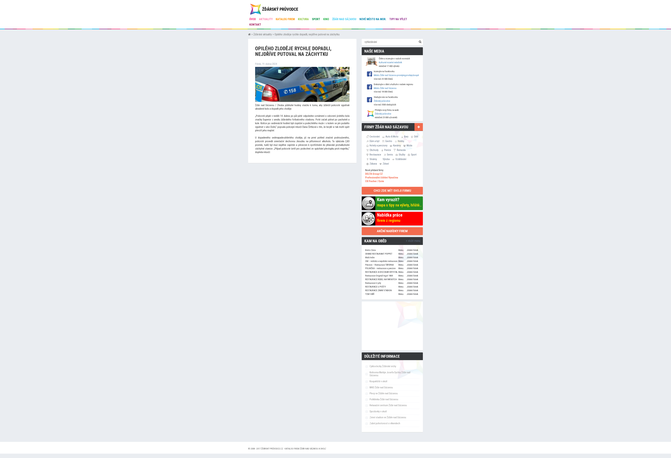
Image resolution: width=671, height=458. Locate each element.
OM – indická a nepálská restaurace (381, 261)
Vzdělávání (400, 159)
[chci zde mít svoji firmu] (418, 127)
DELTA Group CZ (374, 173)
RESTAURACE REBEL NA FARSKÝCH (381, 279)
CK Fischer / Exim (374, 181)
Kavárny (397, 145)
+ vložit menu (413, 240)
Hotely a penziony (378, 145)
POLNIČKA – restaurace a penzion (380, 268)
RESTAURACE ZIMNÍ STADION (378, 290)
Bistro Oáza (370, 250)
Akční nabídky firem (392, 231)
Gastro (388, 141)
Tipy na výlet (398, 19)
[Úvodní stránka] (249, 34)
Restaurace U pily (373, 283)
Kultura (303, 19)
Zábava (373, 163)
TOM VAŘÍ (369, 294)
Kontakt (255, 24)
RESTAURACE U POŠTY (375, 286)
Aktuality (266, 19)
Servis (390, 154)
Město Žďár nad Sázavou (385, 88)
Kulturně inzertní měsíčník (390, 62)
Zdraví (386, 163)
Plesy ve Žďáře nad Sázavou (384, 393)
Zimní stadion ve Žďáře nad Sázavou (388, 417)
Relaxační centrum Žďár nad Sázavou (388, 405)
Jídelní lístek (412, 250)
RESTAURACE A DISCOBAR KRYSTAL (381, 272)
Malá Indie (369, 257)
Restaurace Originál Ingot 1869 (379, 275)
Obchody (374, 150)
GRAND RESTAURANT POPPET (378, 253)
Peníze (387, 150)
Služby (402, 154)
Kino (326, 19)
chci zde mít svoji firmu (392, 191)
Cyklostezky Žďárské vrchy (383, 366)
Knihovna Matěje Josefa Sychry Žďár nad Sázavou (390, 374)
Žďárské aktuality (262, 34)
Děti (416, 136)
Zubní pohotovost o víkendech (385, 423)
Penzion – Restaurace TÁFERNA (379, 264)
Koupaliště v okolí (378, 381)
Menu (400, 250)
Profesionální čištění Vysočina (381, 177)
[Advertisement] (392, 326)
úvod (252, 19)
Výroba (386, 159)
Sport (316, 19)
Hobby (401, 141)
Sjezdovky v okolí (378, 411)
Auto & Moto (391, 136)
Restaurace (375, 154)
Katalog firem (285, 19)
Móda (409, 145)
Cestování (375, 136)
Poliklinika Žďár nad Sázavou (384, 399)
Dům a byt (375, 141)
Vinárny (373, 159)
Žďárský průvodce (382, 101)
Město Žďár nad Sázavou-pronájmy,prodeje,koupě (396, 75)
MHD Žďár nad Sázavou (381, 387)
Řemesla (401, 150)
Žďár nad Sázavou (344, 19)
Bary (406, 136)
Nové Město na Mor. (372, 19)
